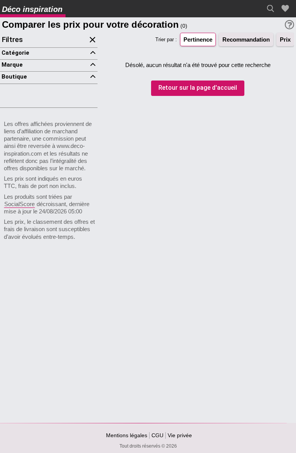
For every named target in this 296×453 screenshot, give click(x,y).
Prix (285, 39)
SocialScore (19, 204)
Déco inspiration (32, 9)
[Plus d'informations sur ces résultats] (289, 24)
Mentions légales (126, 435)
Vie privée (180, 435)
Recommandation (246, 39)
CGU (157, 435)
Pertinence (197, 39)
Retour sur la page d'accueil (197, 88)
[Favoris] (286, 8)
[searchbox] (272, 8)
